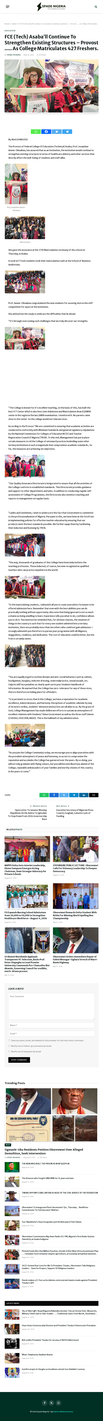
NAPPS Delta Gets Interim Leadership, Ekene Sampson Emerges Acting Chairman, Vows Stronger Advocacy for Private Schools (25, 869)
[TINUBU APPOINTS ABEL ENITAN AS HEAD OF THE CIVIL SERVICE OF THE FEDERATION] (12, 1196)
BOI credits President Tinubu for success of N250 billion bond (50, 1340)
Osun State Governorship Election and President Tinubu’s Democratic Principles (59, 1325)
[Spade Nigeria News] (51, 6)
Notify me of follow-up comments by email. (31, 1046)
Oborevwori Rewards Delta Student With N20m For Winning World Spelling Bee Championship (75, 915)
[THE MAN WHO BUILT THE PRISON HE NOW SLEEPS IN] (12, 1167)
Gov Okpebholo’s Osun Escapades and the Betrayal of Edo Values (51, 1222)
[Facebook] (46, 131)
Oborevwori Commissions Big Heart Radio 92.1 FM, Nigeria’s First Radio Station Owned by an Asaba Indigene (58, 1237)
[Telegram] (67, 131)
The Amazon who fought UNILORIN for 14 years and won (48, 1178)
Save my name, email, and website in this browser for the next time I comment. (47, 1040)
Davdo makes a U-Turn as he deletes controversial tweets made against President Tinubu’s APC (59, 1281)
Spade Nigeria (14, 55)
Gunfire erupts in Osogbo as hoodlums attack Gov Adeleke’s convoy (53, 1369)
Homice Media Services (63, 1411)
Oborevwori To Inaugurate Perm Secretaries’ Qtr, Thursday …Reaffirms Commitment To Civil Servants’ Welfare (55, 1208)
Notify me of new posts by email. (26, 1051)
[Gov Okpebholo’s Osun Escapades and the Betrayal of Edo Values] (12, 1225)
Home (7, 24)
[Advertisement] (51, 380)
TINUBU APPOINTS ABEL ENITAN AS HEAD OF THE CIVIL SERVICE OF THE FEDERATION (60, 1193)
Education (10, 31)
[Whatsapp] (36, 131)
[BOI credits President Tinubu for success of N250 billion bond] (12, 1343)
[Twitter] (57, 131)
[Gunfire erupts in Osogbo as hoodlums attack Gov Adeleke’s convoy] (12, 1373)
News (8, 1145)
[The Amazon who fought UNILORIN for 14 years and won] (12, 1182)
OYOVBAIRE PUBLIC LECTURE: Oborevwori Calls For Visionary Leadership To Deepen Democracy (75, 868)
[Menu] (7, 7)
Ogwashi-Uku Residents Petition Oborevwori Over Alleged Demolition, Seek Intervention (44, 1151)
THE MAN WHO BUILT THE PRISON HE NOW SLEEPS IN (45, 1163)
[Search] (95, 7)
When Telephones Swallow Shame (37, 1354)
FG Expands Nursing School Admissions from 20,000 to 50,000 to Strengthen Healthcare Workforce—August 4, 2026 (26, 915)
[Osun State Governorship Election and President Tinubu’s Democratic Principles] (12, 1329)
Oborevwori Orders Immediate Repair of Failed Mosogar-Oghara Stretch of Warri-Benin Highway (75, 959)
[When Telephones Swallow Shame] (12, 1358)
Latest (13, 24)
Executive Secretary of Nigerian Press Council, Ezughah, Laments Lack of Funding (74, 813)
